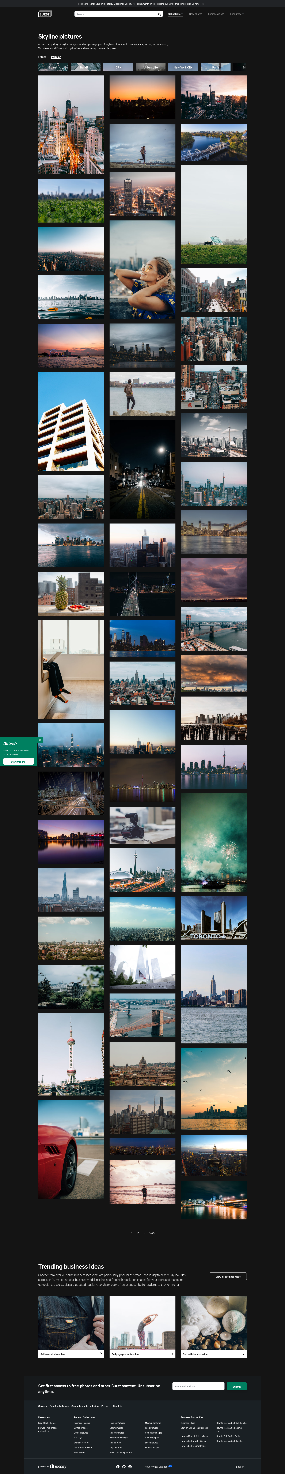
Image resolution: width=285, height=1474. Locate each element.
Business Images (82, 1422)
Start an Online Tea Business (194, 1427)
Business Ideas (188, 1422)
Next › (152, 1232)
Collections (174, 13)
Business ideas (216, 13)
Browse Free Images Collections (47, 1429)
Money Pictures (117, 1432)
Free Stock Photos (47, 1422)
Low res (93, 170)
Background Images (119, 1437)
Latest (42, 56)
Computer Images (153, 1432)
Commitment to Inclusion (85, 1406)
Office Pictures (81, 1432)
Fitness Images (152, 1447)
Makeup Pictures (153, 1422)
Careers (42, 1406)
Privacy (105, 1406)
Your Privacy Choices (156, 1466)
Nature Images (116, 1427)
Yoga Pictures (116, 1447)
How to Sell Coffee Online (228, 1436)
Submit (237, 1386)
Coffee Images (81, 1427)
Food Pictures (151, 1427)
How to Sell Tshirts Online (193, 1445)
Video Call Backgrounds (121, 1452)
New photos (195, 13)
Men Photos (115, 1442)
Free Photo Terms (59, 1406)
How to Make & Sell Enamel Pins (229, 1429)
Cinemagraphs (152, 1437)
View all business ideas (228, 1276)
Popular (56, 56)
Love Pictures (151, 1442)
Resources (236, 13)
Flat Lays (78, 1437)
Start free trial (18, 761)
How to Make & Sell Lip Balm (194, 1436)
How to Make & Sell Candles (229, 1440)
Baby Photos (80, 1452)
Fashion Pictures (117, 1422)
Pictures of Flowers (83, 1447)
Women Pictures (82, 1442)
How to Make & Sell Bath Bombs (231, 1422)
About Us (117, 1406)
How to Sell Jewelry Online (193, 1440)
